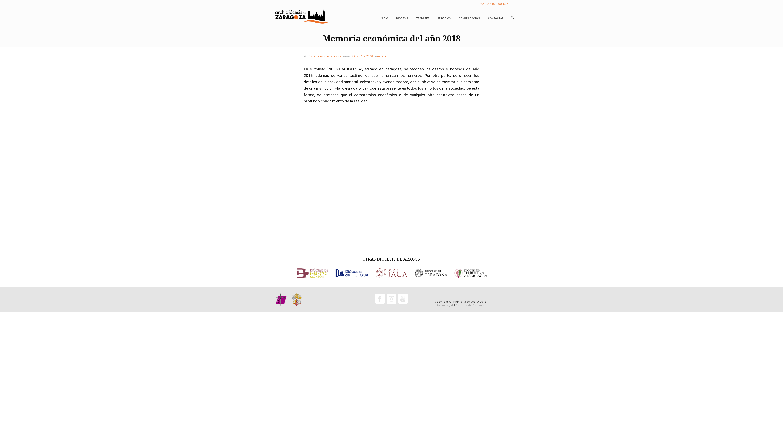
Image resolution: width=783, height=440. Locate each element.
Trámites (422, 18)
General (381, 56)
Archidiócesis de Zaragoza (325, 56)
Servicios (444, 18)
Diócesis (402, 18)
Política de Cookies (470, 305)
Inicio (384, 18)
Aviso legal (445, 305)
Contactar (496, 18)
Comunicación (469, 18)
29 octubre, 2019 (362, 56)
